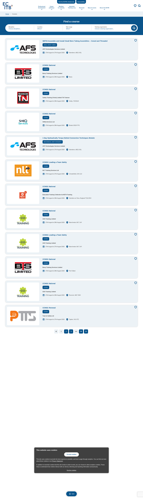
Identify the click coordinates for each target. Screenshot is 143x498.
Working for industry (61, 7)
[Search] (134, 28)
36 (81, 331)
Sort (73, 494)
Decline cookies (71, 470)
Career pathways (51, 7)
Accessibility (81, 1)
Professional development (41, 7)
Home (7, 14)
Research (81, 7)
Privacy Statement (57, 461)
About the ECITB (104, 7)
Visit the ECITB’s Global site (66, 1)
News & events (92, 7)
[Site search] (139, 6)
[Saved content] (135, 6)
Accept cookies (71, 454)
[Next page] (86, 331)
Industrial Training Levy (72, 7)
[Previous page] (56, 331)
